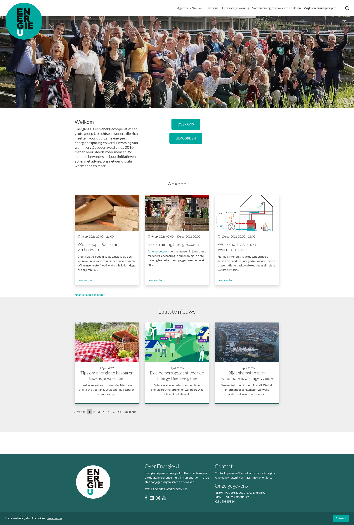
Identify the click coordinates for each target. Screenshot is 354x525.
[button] (190, 8)
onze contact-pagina (262, 473)
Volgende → (132, 411)
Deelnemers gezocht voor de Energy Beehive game (177, 375)
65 (119, 411)
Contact (224, 466)
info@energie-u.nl (263, 477)
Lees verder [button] (54, 518)
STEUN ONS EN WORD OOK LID (166, 489)
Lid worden (186, 138)
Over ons (186, 124)
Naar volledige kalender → (91, 294)
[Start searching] (346, 8)
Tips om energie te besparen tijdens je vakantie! (106, 375)
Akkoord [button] (341, 518)
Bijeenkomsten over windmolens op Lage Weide (247, 375)
